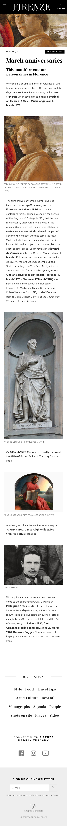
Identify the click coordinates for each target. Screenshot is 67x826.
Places (40, 715)
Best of (47, 698)
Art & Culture (55, 51)
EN (60, 4)
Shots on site (21, 715)
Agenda (39, 707)
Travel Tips (46, 689)
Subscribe (61, 8)
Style (18, 689)
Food (29, 689)
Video (54, 715)
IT (62, 4)
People (55, 707)
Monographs (19, 707)
